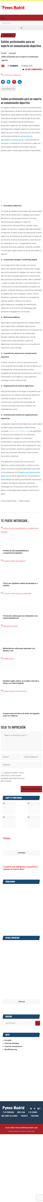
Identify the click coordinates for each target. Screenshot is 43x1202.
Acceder (8, 1040)
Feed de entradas (12, 1043)
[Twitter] (35, 1109)
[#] (9, 803)
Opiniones (21, 853)
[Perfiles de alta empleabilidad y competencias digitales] (22, 536)
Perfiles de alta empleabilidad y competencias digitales (16, 552)
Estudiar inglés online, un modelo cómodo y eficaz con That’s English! (21, 682)
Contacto (24, 1116)
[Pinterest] (38, 1109)
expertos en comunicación (19, 431)
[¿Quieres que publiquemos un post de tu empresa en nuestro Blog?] (21, 869)
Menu (2, 18)
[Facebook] (31, 1109)
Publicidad (35, 1116)
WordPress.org (11, 1049)
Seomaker (14, 65)
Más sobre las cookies (10, 1116)
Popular (21, 1001)
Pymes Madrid (13, 1107)
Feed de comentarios (13, 1046)
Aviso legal (21, 1112)
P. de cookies (32, 1112)
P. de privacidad (8, 1112)
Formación (8, 35)
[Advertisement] (21, 176)
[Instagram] (39, 1109)
